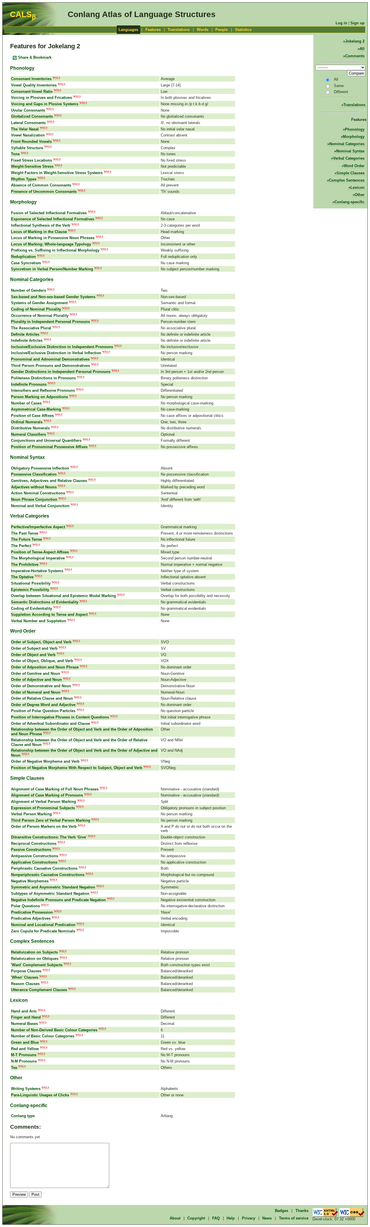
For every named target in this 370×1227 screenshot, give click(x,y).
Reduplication (23, 256)
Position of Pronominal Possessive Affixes (49, 447)
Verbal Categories (349, 158)
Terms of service (293, 1218)
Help (231, 1218)
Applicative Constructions (34, 862)
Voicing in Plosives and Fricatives (41, 97)
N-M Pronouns (24, 1061)
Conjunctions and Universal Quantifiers (46, 440)
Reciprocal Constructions (33, 843)
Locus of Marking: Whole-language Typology (51, 244)
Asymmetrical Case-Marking (36, 409)
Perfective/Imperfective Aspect (38, 527)
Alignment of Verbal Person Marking (43, 801)
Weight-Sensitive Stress (32, 166)
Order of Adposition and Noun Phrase (45, 667)
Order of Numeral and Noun (35, 692)
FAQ (216, 1218)
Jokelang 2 (355, 41)
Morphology (354, 136)
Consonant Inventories (31, 79)
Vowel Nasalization (28, 135)
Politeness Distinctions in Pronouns (43, 378)
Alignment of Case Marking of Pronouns (47, 795)
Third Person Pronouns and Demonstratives (50, 365)
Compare (356, 73)
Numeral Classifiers (28, 434)
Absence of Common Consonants (41, 185)
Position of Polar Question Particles (43, 711)
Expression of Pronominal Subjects (43, 808)
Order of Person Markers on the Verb (44, 826)
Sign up (357, 23)
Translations (179, 29)
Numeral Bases (24, 1023)
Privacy (248, 1218)
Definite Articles (25, 334)
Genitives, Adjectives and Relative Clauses (49, 480)
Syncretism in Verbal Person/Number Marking (52, 269)
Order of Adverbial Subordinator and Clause (50, 723)
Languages (128, 29)
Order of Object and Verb (33, 655)
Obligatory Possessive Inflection (40, 468)
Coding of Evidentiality (31, 608)
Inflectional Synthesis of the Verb (40, 225)
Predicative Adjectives (31, 918)
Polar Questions (25, 906)
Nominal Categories (347, 144)
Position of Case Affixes (32, 415)
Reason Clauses (25, 984)
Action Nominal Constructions (38, 493)
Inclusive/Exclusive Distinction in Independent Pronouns (62, 347)
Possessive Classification (34, 474)
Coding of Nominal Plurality (36, 309)
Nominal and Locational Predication (43, 925)
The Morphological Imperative (38, 558)
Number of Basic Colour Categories (42, 1036)
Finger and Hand (26, 1017)
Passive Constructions (31, 849)
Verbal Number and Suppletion (38, 621)
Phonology (355, 129)
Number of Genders (28, 290)
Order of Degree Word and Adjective (43, 705)
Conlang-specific (349, 202)
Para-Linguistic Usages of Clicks (40, 1095)
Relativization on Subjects (34, 952)
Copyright (196, 1218)
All (362, 49)
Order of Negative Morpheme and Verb (45, 761)
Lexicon (357, 187)
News (267, 1218)
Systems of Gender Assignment (39, 303)
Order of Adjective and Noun (36, 679)
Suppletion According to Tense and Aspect (49, 614)
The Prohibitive (24, 564)
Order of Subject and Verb (34, 648)
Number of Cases (26, 403)
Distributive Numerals (30, 428)
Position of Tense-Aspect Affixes (40, 552)
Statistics (243, 29)
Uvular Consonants (28, 110)
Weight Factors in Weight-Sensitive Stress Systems (57, 173)
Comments (355, 56)
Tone (15, 154)
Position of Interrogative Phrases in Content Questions (60, 717)
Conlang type (23, 1116)
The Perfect (21, 546)
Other (360, 195)
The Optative (22, 577)
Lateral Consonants (28, 123)
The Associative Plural (31, 328)
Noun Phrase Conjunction (34, 499)
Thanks (301, 1210)
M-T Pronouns (23, 1055)
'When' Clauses (24, 977)
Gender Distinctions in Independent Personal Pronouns (60, 371)
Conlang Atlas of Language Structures (142, 14)
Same (339, 86)
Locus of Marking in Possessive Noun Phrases (53, 238)
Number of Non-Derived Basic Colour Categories (54, 1030)
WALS (56, 77)
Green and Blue (25, 1042)
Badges (281, 1210)
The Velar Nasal (25, 129)
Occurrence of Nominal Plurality (40, 315)
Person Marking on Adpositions (39, 397)
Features (153, 29)
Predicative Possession (32, 912)
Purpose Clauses (26, 971)
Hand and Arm (24, 1011)
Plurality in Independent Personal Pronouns (50, 321)
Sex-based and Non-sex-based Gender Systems (53, 297)
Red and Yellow (25, 1049)
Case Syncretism (26, 263)
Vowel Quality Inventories (34, 85)
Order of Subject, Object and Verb (41, 642)
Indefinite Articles (26, 340)
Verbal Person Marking (31, 814)
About (175, 1218)
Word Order (354, 166)
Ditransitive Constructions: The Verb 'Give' (49, 837)
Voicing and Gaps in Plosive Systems (44, 104)
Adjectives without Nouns (34, 487)
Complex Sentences (347, 180)
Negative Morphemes (30, 881)
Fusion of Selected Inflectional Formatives (49, 213)
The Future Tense (26, 539)
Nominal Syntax (350, 151)
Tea (14, 1067)
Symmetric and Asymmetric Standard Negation (53, 887)
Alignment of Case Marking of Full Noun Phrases (55, 789)
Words (202, 29)
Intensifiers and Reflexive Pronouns (43, 390)
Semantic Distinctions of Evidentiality (44, 602)
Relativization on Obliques (34, 958)
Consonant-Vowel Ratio (32, 91)
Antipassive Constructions (34, 856)
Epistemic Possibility (30, 589)
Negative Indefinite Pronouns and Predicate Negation (58, 900)
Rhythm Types (23, 179)
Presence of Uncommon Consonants (44, 191)
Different (341, 92)
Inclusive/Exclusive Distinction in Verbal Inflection (56, 353)
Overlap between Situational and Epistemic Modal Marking (63, 596)
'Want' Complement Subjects (36, 965)
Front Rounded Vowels (31, 141)
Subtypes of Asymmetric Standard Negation (50, 893)
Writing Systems (25, 1088)
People (221, 29)
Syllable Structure (27, 148)
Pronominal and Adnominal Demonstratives (50, 359)
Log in (341, 23)
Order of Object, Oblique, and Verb (42, 661)
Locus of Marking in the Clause (39, 232)
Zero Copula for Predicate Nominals (43, 931)
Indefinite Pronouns (29, 384)
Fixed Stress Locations (31, 160)
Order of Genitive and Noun (35, 673)
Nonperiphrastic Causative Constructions (47, 875)
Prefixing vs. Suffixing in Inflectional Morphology (55, 250)
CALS (23, 14)
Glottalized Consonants (32, 116)
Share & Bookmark (34, 57)
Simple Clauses (350, 173)
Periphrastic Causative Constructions (44, 868)
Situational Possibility (31, 583)
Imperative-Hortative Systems (37, 571)
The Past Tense (24, 533)
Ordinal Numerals (26, 422)
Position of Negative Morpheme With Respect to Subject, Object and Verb (76, 768)
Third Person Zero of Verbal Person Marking (50, 820)
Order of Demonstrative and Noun (41, 686)
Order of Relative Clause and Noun (42, 698)
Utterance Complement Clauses (39, 990)
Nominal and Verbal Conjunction (40, 506)
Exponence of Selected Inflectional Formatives (52, 219)
